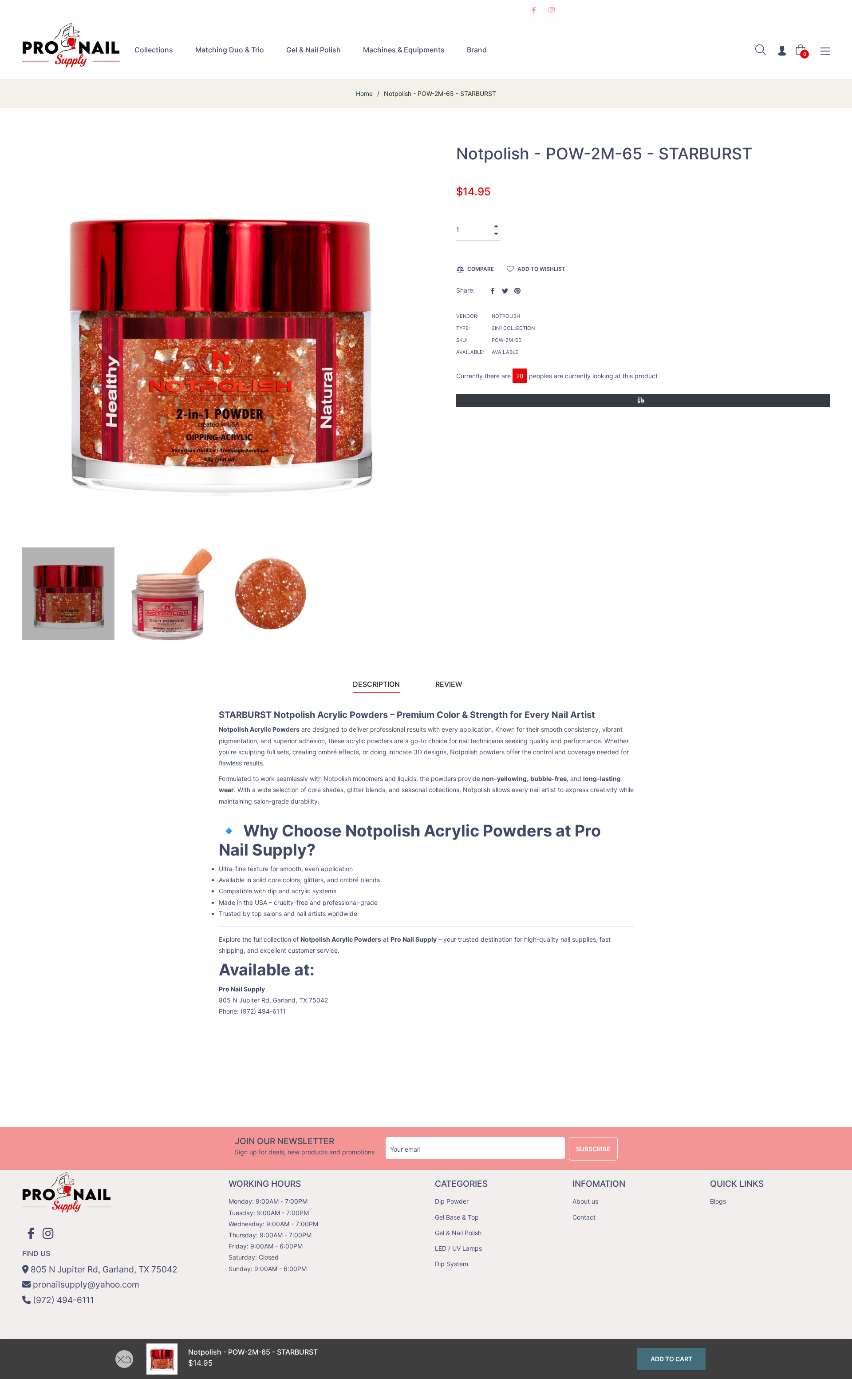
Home (364, 93)
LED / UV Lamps (458, 1248)
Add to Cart (671, 1359)
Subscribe (593, 1149)
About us (585, 1201)
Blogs (718, 1201)
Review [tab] (449, 684)
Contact (584, 1217)
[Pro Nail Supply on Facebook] (533, 10)
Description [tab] (376, 684)
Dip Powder (452, 1201)
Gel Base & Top (457, 1217)
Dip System (451, 1264)
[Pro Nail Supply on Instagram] (551, 10)
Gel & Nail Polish (458, 1232)
